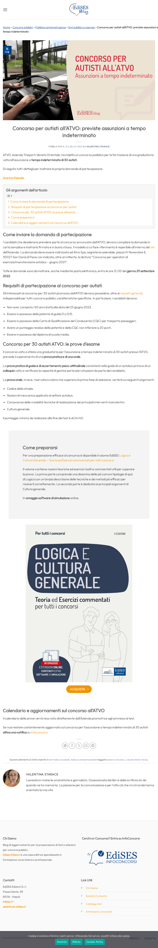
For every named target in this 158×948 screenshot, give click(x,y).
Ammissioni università (99, 911)
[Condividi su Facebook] (72, 745)
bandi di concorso (115, 759)
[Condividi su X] (79, 745)
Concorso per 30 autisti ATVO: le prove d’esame (43, 212)
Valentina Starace (98, 146)
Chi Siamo (92, 888)
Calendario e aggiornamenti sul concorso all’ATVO (44, 223)
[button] (5, 9)
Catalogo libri (94, 904)
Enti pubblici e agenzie (81, 27)
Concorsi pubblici (23, 27)
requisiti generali (131, 293)
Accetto (62, 941)
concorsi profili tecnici (137, 759)
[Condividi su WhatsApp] (65, 745)
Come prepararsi (22, 217)
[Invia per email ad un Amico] (86, 745)
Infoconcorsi (39, 732)
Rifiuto (76, 941)
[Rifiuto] (152, 941)
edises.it (8, 901)
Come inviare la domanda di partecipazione (39, 201)
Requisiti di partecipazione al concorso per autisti (43, 207)
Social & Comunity (96, 896)
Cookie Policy (94, 941)
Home (6, 27)
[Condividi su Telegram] (93, 745)
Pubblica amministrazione (50, 27)
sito (152, 247)
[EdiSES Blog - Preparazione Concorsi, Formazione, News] (79, 9)
